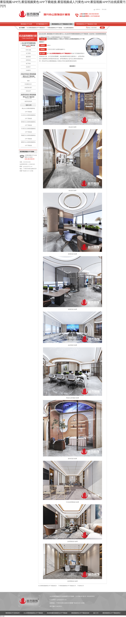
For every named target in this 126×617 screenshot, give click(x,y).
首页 (44, 34)
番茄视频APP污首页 (26, 24)
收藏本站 (98, 9)
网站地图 (104, 9)
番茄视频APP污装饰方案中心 (55, 34)
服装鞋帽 (28, 56)
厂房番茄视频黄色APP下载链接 (54, 27)
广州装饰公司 (80, 585)
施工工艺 (96, 613)
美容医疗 (28, 67)
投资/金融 (28, 50)
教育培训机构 (28, 101)
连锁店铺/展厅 (28, 87)
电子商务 (28, 63)
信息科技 (91, 34)
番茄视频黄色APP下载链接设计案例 (62, 24)
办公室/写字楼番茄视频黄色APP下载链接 (28, 44)
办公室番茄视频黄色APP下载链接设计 (36, 27)
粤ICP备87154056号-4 (56, 606)
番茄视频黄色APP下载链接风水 (111, 613)
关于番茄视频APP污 (42, 24)
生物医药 (28, 70)
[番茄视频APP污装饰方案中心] (28, 37)
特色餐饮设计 (28, 84)
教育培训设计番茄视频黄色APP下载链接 (28, 96)
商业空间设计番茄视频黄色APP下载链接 (28, 75)
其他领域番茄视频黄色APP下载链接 (57, 613)
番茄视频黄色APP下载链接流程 (80, 613)
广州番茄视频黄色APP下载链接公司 (67, 585)
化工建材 (28, 53)
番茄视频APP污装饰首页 (13, 613)
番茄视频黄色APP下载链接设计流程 (86, 24)
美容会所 (28, 91)
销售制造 (28, 60)
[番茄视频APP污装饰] (30, 17)
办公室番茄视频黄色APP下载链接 (33, 613)
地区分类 (29, 105)
